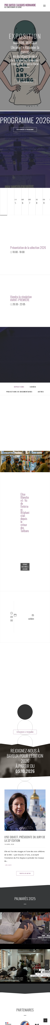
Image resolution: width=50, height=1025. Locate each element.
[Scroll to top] (45, 1020)
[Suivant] (47, 933)
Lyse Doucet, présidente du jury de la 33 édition (24, 839)
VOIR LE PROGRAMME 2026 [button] (25, 82)
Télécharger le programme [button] (25, 129)
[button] (44, 5)
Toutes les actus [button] (25, 873)
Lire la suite (8, 865)
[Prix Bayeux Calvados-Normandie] (21, 5)
